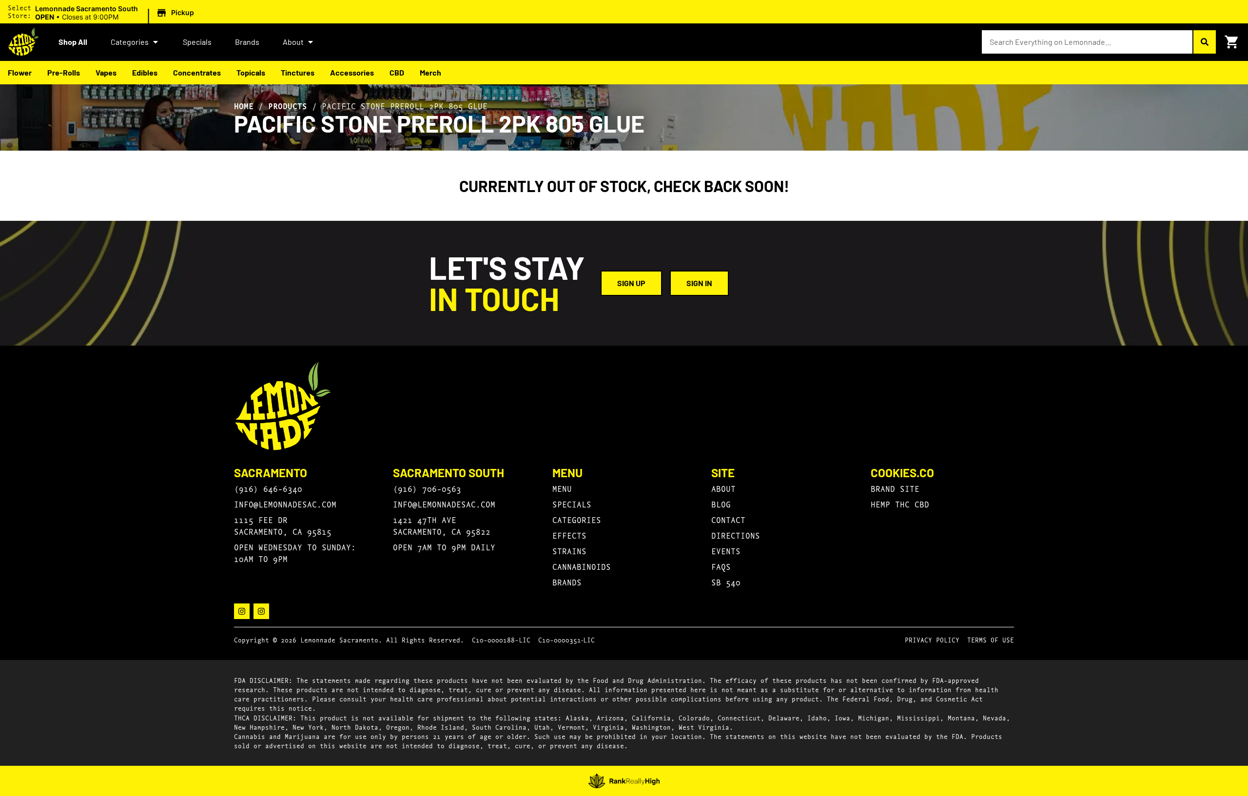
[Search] (1204, 42)
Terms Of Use (990, 639)
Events (726, 550)
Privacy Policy (932, 639)
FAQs (721, 566)
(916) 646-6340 (268, 488)
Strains (569, 550)
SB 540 (726, 581)
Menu (562, 488)
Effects (569, 535)
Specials (197, 41)
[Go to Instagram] (242, 611)
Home (244, 106)
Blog (721, 503)
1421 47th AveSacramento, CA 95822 (441, 525)
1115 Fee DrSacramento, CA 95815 (283, 525)
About (293, 41)
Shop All (72, 41)
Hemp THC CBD (900, 503)
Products (287, 106)
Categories (130, 41)
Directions (735, 535)
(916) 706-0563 (427, 488)
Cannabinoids (581, 566)
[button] (116, 13)
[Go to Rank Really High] (624, 781)
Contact (728, 519)
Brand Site (895, 488)
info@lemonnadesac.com (285, 503)
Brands (247, 41)
